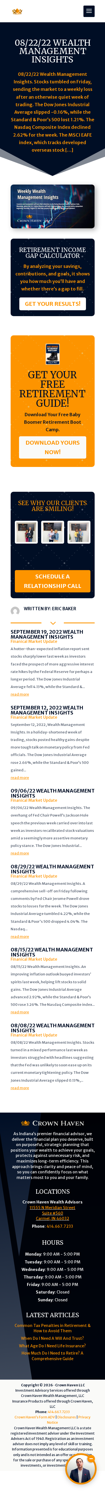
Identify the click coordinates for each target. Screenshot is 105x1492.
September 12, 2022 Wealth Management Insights (47, 710)
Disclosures (66, 1417)
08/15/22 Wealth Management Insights (52, 952)
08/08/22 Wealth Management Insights (53, 1028)
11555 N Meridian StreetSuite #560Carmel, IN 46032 (52, 1213)
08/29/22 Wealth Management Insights (52, 869)
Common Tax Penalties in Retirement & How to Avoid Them (53, 1328)
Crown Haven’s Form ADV (35, 1417)
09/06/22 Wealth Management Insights (53, 793)
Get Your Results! (52, 303)
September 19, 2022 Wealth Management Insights (47, 634)
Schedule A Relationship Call (52, 581)
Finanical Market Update (34, 641)
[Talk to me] (81, 1468)
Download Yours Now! (52, 447)
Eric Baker (64, 608)
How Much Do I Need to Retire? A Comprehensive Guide (52, 1356)
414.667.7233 (59, 1226)
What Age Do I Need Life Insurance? (52, 1345)
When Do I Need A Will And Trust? (52, 1338)
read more (20, 694)
